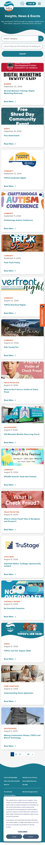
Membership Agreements (30, 792)
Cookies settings (22, 832)
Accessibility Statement (29, 781)
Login (30, 3)
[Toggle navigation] (39, 3)
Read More (9, 101)
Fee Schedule (8, 792)
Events (7, 129)
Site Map (25, 785)
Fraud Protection (11, 383)
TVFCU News (9, 557)
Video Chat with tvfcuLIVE (11, 781)
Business (7, 84)
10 (28, 754)
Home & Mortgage (11, 686)
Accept (14, 837)
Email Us (6, 785)
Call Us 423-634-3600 (10, 778)
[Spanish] (22, 3)
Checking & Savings (12, 601)
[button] (22, 3)
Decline (31, 837)
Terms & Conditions (10, 795)
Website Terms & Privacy (29, 778)
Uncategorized (10, 427)
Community (8, 171)
